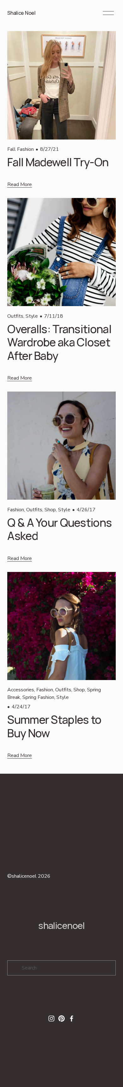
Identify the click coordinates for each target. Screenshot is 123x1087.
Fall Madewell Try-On (57, 162)
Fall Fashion (20, 149)
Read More (19, 184)
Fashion (15, 509)
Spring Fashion (38, 697)
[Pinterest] (61, 1018)
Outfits (15, 316)
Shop (50, 509)
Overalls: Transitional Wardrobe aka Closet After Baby (59, 342)
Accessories (20, 689)
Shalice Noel (21, 12)
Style (32, 316)
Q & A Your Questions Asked (59, 529)
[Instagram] (51, 1018)
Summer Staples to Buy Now (54, 726)
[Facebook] (71, 1018)
